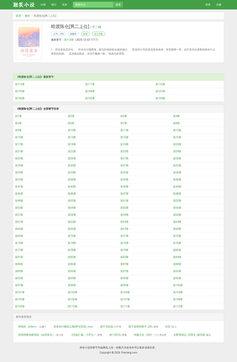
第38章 (72, 179)
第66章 (72, 228)
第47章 (124, 193)
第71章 (124, 235)
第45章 (19, 193)
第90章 (72, 271)
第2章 (71, 116)
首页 (18, 15)
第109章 (20, 91)
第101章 (20, 292)
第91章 (124, 271)
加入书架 (98, 33)
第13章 (19, 137)
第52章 (177, 200)
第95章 (124, 278)
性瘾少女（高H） (150, 334)
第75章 (124, 242)
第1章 (18, 116)
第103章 (125, 292)
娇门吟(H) (118, 334)
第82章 (72, 257)
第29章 (19, 165)
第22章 (72, 151)
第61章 (19, 221)
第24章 (177, 151)
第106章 (20, 98)
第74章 (72, 242)
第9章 (18, 130)
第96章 (177, 278)
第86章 (72, 264)
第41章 (19, 186)
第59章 (124, 214)
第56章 (177, 207)
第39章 (124, 179)
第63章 (124, 221)
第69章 (19, 235)
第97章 (19, 285)
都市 (27, 15)
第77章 (19, 250)
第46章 (72, 193)
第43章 (124, 186)
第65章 (19, 228)
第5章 (18, 123)
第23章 (124, 151)
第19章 (124, 144)
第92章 (177, 271)
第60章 (177, 214)
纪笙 (170, 326)
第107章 (160, 91)
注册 (218, 4)
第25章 (19, 158)
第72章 (177, 235)
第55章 (124, 207)
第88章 (177, 264)
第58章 (72, 214)
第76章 (177, 242)
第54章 (72, 207)
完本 (64, 4)
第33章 (19, 172)
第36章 (177, 172)
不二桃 (96, 27)
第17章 (19, 144)
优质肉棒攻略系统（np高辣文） (40, 334)
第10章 (72, 130)
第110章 (160, 84)
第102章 (72, 292)
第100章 (178, 285)
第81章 (19, 257)
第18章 (72, 144)
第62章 (72, 221)
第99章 (124, 285)
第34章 (72, 172)
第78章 (72, 250)
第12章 (177, 130)
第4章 (176, 116)
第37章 (19, 179)
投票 (85, 33)
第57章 (19, 214)
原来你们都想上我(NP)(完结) (73, 326)
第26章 (72, 158)
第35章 (124, 172)
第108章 (90, 91)
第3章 (123, 116)
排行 (53, 4)
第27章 (124, 158)
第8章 (176, 123)
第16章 (177, 137)
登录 (208, 4)
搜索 (118, 4)
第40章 (177, 179)
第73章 (19, 242)
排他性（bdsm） (32, 326)
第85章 (19, 264)
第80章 (177, 250)
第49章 (19, 200)
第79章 (124, 250)
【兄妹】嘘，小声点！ (86, 334)
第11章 (124, 130)
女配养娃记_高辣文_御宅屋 (192, 334)
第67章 (124, 228)
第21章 (19, 151)
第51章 (124, 200)
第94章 (72, 278)
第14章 (72, 137)
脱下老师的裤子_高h (143, 326)
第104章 (160, 98)
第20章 (177, 144)
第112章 (69, 39)
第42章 (72, 186)
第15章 (124, 137)
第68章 (177, 228)
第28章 (177, 158)
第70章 (72, 235)
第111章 (90, 84)
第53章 (19, 207)
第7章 (123, 123)
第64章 (177, 221)
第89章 (19, 271)
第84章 (177, 257)
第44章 (177, 186)
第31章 (124, 165)
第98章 (72, 285)
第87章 (124, 264)
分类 (43, 4)
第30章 (72, 165)
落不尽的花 (110, 326)
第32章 (177, 165)
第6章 (71, 123)
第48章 (177, 193)
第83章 (124, 257)
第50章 (72, 200)
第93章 (19, 278)
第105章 (90, 98)
